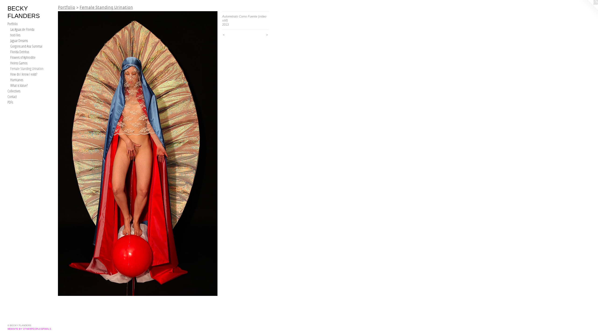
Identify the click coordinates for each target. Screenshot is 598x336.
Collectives (13, 91)
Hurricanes (16, 79)
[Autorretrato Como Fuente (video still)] (137, 153)
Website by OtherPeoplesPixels (29, 329)
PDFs (10, 102)
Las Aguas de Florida (22, 29)
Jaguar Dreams (19, 40)
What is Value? (19, 85)
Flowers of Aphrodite (23, 57)
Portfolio (12, 23)
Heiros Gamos (18, 63)
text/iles (15, 35)
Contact (12, 96)
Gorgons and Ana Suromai (26, 46)
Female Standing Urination (26, 68)
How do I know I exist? (23, 74)
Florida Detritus (19, 51)
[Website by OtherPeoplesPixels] (588, 9)
